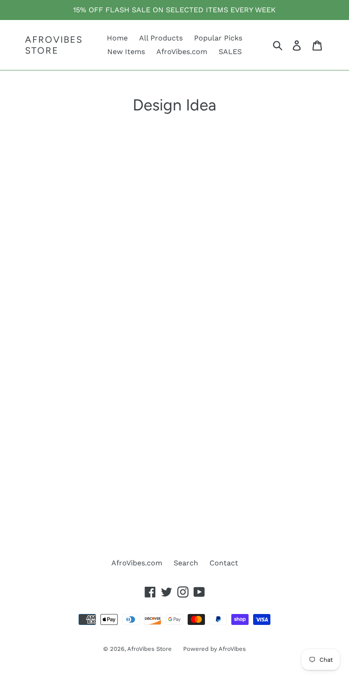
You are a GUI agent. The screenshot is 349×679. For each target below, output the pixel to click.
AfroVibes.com (136, 563)
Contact (223, 563)
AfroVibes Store (54, 45)
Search (186, 563)
